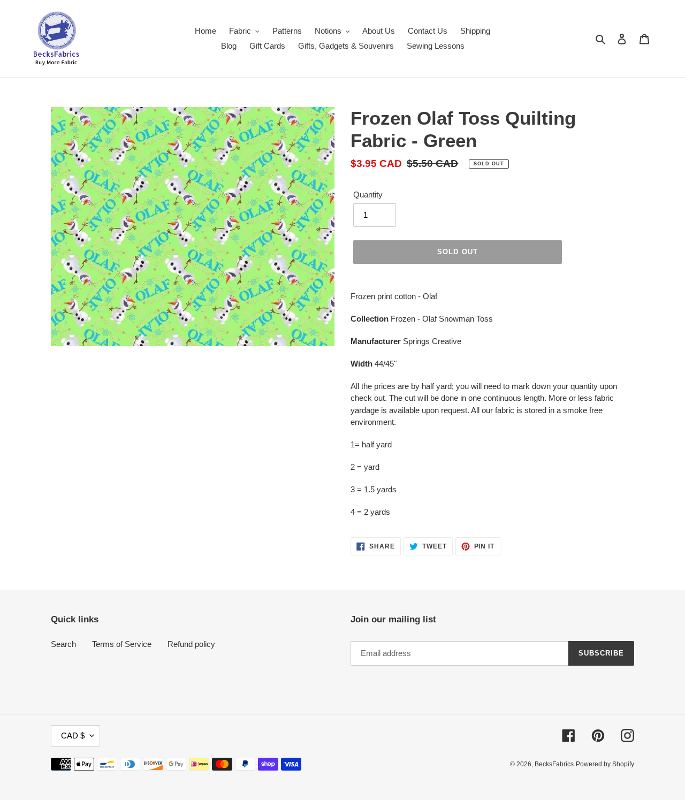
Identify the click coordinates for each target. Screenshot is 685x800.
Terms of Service (121, 644)
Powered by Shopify (605, 764)
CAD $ (73, 735)
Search (63, 644)
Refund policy (191, 644)
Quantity (368, 194)
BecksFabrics (554, 764)
